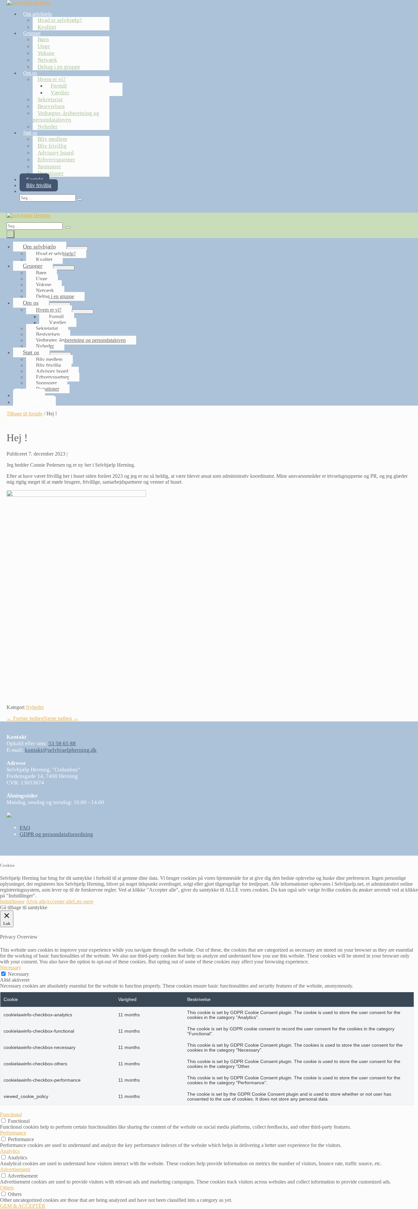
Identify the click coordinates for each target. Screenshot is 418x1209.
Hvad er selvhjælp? (60, 20)
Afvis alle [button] (36, 901)
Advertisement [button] (15, 1169)
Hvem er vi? (52, 79)
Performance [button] (13, 1133)
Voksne (46, 53)
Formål (59, 86)
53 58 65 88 (62, 743)
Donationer (51, 173)
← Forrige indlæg (25, 718)
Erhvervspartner (56, 159)
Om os (30, 73)
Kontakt (29, 395)
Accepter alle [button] (59, 901)
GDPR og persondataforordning (56, 834)
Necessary (18, 974)
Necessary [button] (10, 967)
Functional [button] (11, 1114)
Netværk (47, 60)
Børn (43, 39)
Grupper (31, 33)
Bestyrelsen (51, 106)
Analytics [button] (10, 1151)
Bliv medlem (52, 139)
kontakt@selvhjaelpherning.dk (61, 750)
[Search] (79, 199)
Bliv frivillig (52, 146)
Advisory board (56, 153)
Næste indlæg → (60, 718)
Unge (44, 46)
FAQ (25, 828)
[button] (161, 197)
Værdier (60, 92)
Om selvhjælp (37, 14)
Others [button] (7, 1187)
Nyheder (47, 126)
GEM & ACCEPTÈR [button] (22, 1206)
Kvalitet (47, 27)
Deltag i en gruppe (59, 67)
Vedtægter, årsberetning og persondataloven (66, 116)
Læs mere (83, 901)
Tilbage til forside (24, 413)
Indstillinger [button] (12, 901)
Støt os (30, 133)
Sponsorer (49, 166)
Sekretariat (50, 99)
